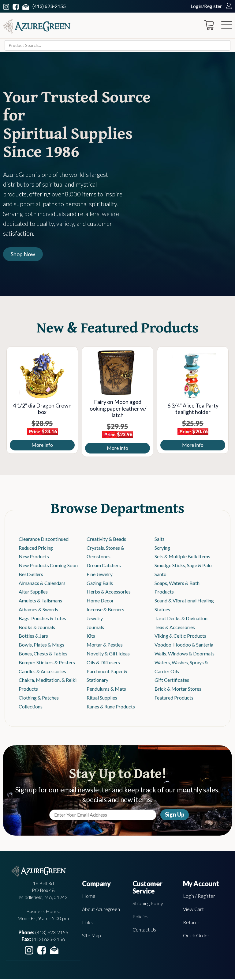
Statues (162, 609)
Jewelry (95, 618)
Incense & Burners (105, 609)
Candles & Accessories (42, 671)
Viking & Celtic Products (180, 636)
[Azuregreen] (36, 26)
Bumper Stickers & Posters (47, 662)
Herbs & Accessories (109, 591)
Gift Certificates (172, 680)
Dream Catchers (104, 565)
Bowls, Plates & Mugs (41, 644)
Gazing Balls (100, 583)
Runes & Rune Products (111, 706)
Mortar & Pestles (105, 644)
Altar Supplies (33, 591)
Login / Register (199, 896)
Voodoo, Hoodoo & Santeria (184, 644)
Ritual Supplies (102, 697)
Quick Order (196, 935)
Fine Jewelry (100, 574)
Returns (191, 922)
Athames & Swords (38, 609)
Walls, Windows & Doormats (184, 653)
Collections (31, 706)
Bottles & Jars (33, 636)
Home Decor (100, 600)
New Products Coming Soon (48, 565)
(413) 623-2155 (49, 6)
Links (87, 922)
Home (88, 896)
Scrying (162, 548)
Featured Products (174, 697)
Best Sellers (31, 574)
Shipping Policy (147, 903)
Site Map (91, 935)
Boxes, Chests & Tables (43, 653)
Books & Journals (37, 627)
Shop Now (23, 254)
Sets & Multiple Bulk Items (182, 556)
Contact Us (144, 929)
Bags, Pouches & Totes (42, 618)
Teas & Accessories (175, 627)
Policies (140, 916)
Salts (160, 539)
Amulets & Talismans (40, 600)
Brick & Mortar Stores (178, 689)
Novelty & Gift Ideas (108, 653)
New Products (34, 556)
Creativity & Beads (106, 539)
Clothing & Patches (39, 697)
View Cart (193, 909)
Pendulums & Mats (106, 689)
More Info (33, 445)
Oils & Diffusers (103, 662)
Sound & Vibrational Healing (184, 600)
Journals (95, 627)
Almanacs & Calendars (42, 583)
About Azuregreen (101, 909)
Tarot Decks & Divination (181, 618)
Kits (91, 636)
